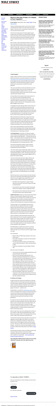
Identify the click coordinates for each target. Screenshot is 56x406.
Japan (2, 40)
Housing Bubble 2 (29, 14)
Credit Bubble (3, 30)
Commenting (45, 14)
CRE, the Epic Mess (4, 28)
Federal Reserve (19, 14)
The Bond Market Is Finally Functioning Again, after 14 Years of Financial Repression (46, 41)
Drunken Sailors (4, 32)
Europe (2, 34)
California (3, 26)
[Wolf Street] (10, 3)
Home (3, 14)
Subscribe (14, 387)
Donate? (38, 14)
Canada (2, 27)
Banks (2, 24)
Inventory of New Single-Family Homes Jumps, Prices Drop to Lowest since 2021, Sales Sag (46, 21)
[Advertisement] (35, 10)
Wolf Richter (10, 14)
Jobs (2, 42)
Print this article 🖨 (31, 393)
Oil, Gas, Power (4, 46)
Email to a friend (13, 396)
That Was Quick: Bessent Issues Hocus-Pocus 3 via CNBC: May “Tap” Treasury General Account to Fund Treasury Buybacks (46, 31)
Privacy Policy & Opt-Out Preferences (29, 405)
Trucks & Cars (3, 47)
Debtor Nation (3, 31)
